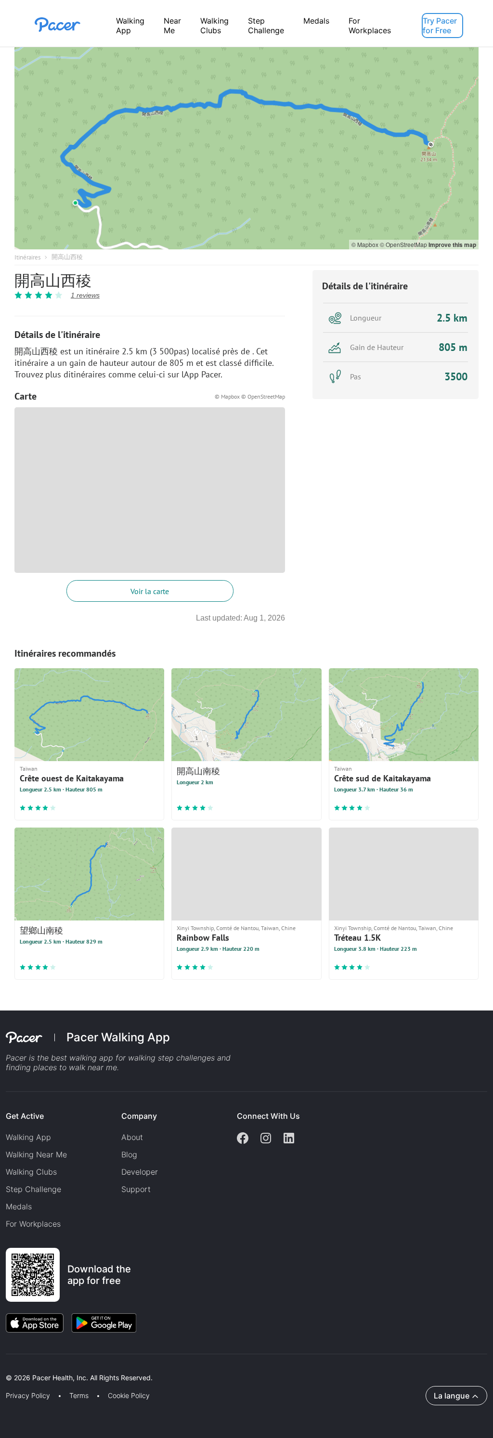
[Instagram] (266, 1139)
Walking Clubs (214, 25)
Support (136, 1189)
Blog (129, 1154)
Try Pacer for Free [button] (440, 25)
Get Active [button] (25, 1116)
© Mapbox (365, 244)
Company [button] (139, 1116)
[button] (168, 1366)
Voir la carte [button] (149, 591)
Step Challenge (266, 25)
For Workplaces (370, 25)
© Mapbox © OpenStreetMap (250, 396)
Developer (139, 1172)
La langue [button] (451, 1395)
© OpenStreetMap (404, 244)
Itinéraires (27, 257)
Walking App (130, 25)
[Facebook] (242, 1139)
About (132, 1137)
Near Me (172, 25)
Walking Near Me (36, 1154)
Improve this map (452, 244)
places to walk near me (75, 1067)
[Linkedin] (289, 1139)
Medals (316, 21)
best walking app (83, 1057)
